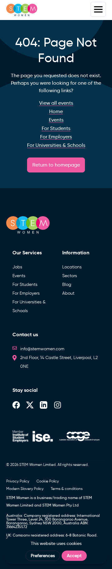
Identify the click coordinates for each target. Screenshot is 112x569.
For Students (24, 284)
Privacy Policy (17, 481)
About (68, 293)
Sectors (69, 275)
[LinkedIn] (43, 404)
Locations (72, 267)
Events (18, 275)
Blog (66, 284)
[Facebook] (16, 404)
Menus (98, 9)
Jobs (17, 267)
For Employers (26, 293)
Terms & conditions (66, 488)
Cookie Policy (47, 481)
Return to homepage (56, 165)
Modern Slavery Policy (25, 488)
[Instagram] (58, 404)
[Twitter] (30, 404)
